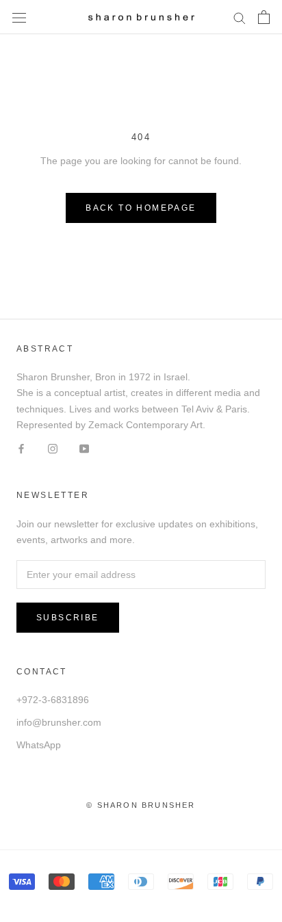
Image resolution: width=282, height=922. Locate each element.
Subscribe (67, 617)
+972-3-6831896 (52, 699)
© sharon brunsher (140, 805)
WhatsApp (38, 744)
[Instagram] (52, 448)
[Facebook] (21, 448)
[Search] (239, 17)
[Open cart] (264, 17)
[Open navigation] (19, 17)
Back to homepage (141, 208)
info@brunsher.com (58, 722)
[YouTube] (84, 448)
